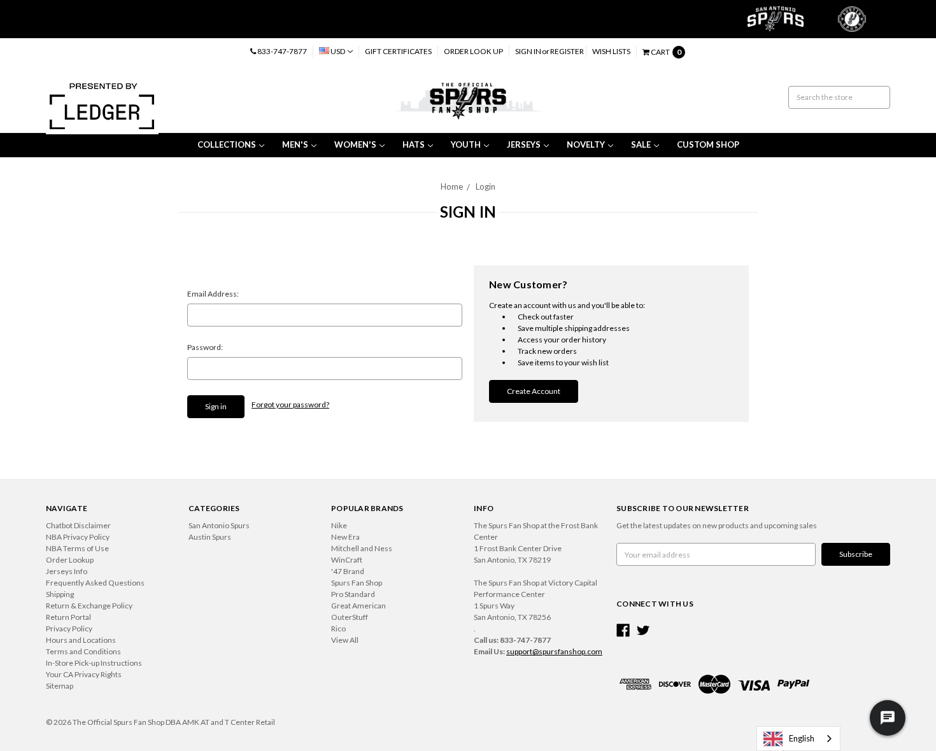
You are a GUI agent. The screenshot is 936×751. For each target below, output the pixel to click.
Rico (338, 628)
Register (567, 51)
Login (485, 186)
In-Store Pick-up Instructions (94, 663)
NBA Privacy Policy (78, 537)
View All (344, 640)
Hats (413, 144)
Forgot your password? (290, 404)
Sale (641, 144)
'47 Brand (347, 571)
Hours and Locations (81, 640)
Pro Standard (353, 594)
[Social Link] (623, 630)
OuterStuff (349, 617)
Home (452, 186)
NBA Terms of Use (77, 548)
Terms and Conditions (83, 651)
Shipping (60, 594)
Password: (205, 347)
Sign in (528, 51)
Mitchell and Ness (361, 548)
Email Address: (213, 293)
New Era (345, 537)
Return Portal (68, 617)
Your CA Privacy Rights (84, 674)
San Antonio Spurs (219, 525)
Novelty (586, 144)
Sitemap (59, 686)
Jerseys (524, 144)
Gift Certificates (398, 51)
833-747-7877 (281, 51)
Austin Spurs (209, 537)
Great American (358, 605)
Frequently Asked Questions (95, 582)
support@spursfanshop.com (554, 651)
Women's (355, 144)
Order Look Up (473, 51)
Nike (339, 525)
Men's (295, 144)
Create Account (533, 391)
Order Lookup (70, 560)
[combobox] (798, 738)
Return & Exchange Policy (89, 605)
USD (337, 51)
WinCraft (346, 560)
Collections (226, 144)
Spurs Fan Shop (356, 582)
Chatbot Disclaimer (78, 525)
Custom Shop (708, 144)
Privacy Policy (69, 628)
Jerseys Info (66, 571)
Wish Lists (611, 51)
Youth (466, 144)
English (801, 738)
